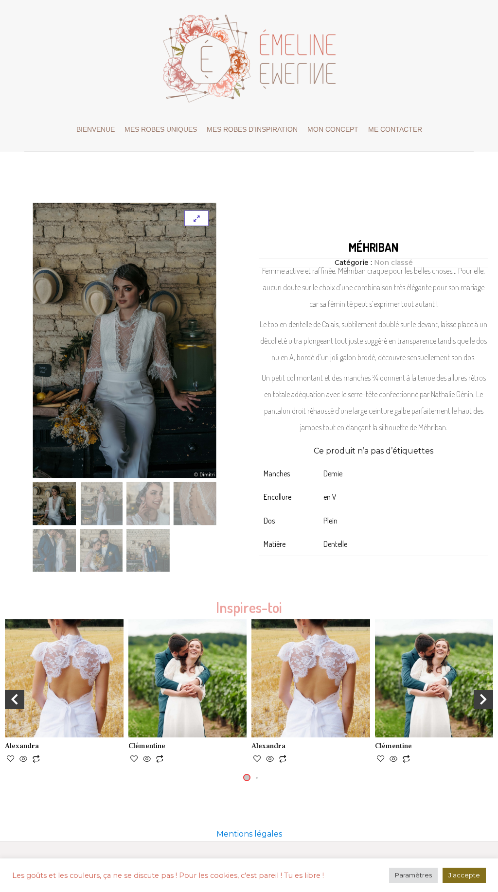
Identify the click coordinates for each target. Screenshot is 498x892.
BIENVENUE (95, 129)
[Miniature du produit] (196, 218)
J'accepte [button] (464, 875)
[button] (246, 777)
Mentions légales (249, 834)
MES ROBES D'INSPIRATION (252, 129)
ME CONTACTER (395, 129)
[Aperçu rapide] (23, 759)
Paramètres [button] (413, 875)
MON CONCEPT (332, 129)
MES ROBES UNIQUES (160, 129)
